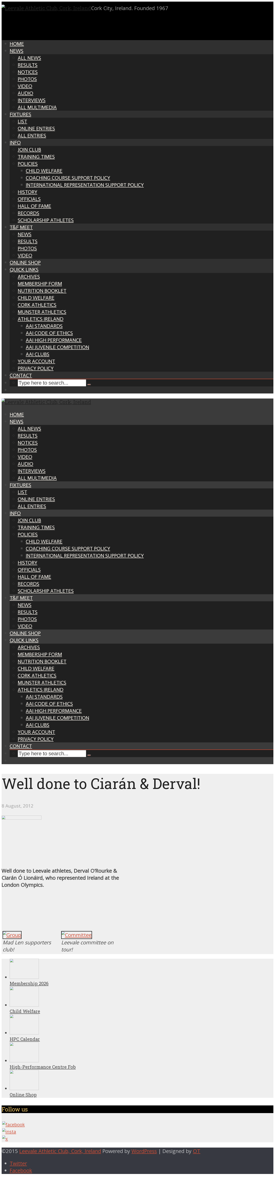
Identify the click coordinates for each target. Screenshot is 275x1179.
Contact (21, 375)
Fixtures (20, 114)
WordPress (144, 1151)
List (22, 121)
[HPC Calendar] (24, 1033)
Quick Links (24, 269)
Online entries (36, 128)
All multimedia (37, 107)
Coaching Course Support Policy (68, 178)
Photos (27, 79)
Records (28, 213)
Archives (29, 277)
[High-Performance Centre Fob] (24, 1060)
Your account (36, 361)
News (16, 51)
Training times (36, 157)
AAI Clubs (37, 354)
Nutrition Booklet (42, 291)
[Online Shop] (24, 1088)
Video (25, 86)
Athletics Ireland (40, 319)
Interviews (31, 100)
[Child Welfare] (24, 1005)
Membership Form (40, 284)
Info (15, 142)
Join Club (29, 150)
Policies (28, 164)
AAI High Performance (54, 340)
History (27, 192)
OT (196, 1151)
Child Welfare (44, 171)
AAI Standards (44, 326)
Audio (25, 93)
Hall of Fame (34, 206)
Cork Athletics (37, 305)
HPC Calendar (25, 1039)
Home (17, 44)
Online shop (25, 262)
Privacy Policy (36, 368)
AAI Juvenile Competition (57, 347)
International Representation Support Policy (85, 185)
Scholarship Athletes (46, 220)
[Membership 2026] (24, 977)
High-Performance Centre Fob (43, 1067)
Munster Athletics (42, 312)
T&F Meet (21, 227)
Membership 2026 (29, 983)
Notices (28, 72)
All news (29, 58)
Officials (29, 199)
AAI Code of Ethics (49, 333)
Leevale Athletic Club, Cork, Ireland (60, 1151)
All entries (32, 135)
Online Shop (23, 1095)
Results (27, 65)
